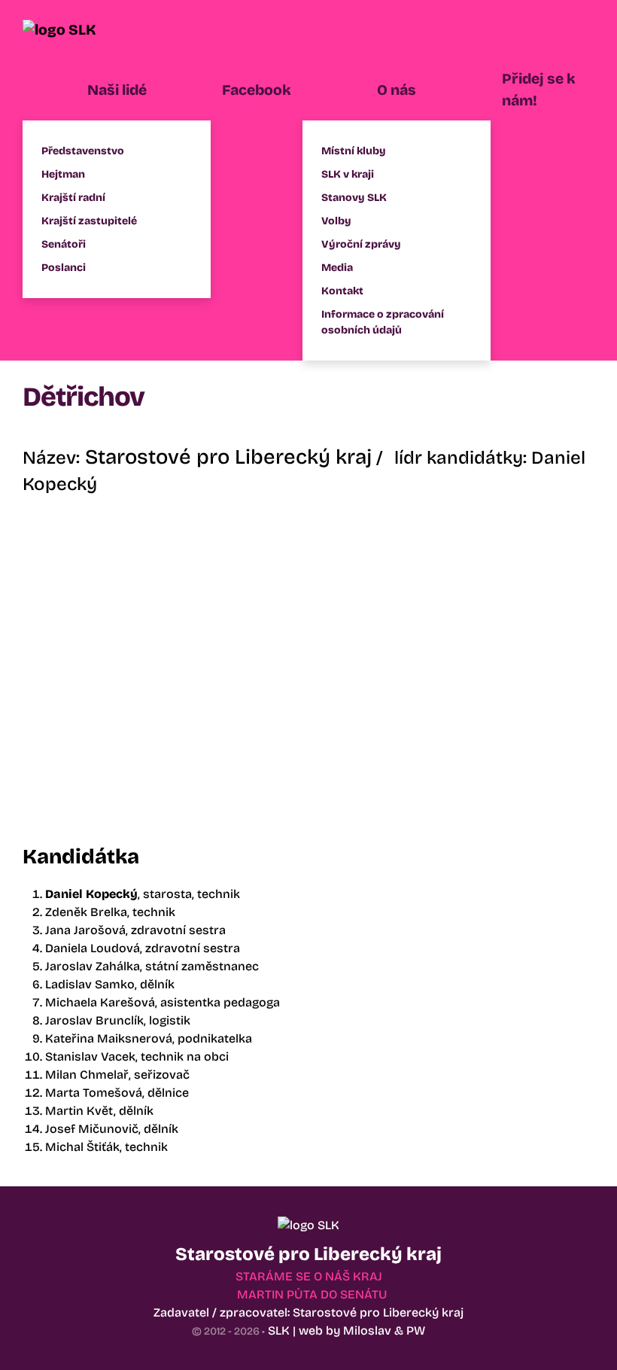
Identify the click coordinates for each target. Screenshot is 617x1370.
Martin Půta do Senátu (312, 1294)
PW (415, 1330)
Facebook (256, 90)
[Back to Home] (79, 30)
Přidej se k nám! (539, 89)
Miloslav (367, 1330)
